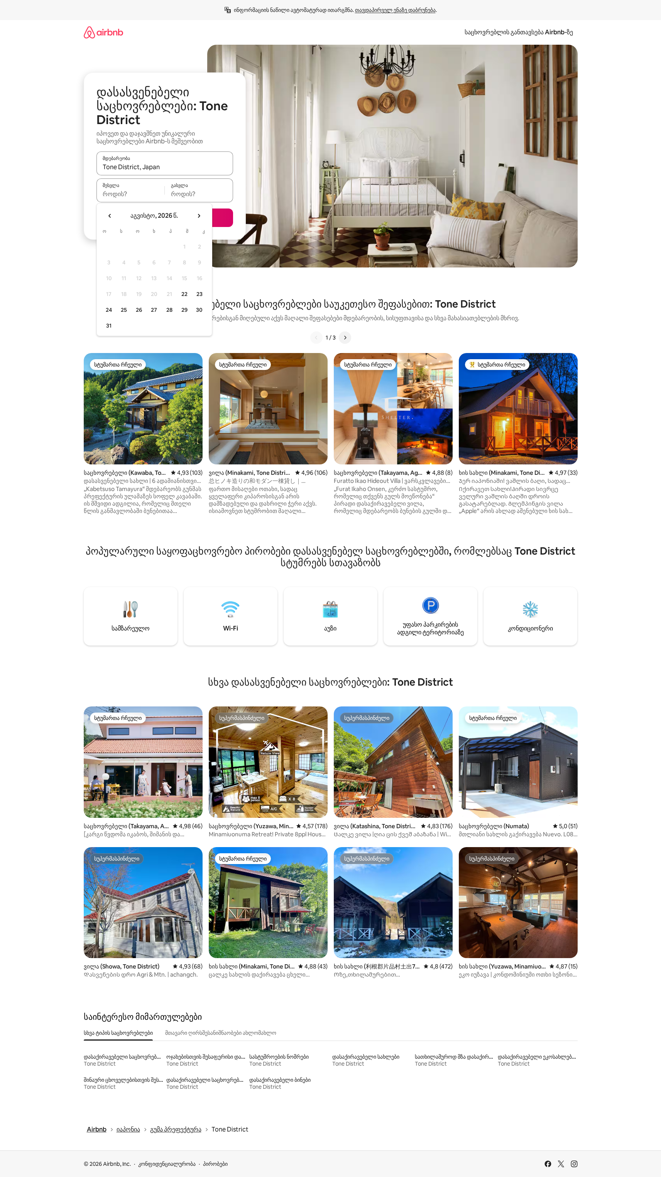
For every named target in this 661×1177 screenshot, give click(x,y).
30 (199, 309)
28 (169, 309)
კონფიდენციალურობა (167, 1163)
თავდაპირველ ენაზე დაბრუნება (395, 10)
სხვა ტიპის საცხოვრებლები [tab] (118, 1032)
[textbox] (131, 193)
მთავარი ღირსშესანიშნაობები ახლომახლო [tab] (220, 1032)
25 (124, 309)
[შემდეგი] (345, 337)
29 (184, 309)
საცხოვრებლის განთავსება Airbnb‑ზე (519, 32)
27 (154, 309)
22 (184, 294)
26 (139, 309)
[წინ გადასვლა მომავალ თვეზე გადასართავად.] (198, 216)
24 (109, 309)
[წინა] (316, 337)
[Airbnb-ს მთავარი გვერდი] (103, 32)
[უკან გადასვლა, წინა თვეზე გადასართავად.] (110, 216)
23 (199, 294)
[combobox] (165, 167)
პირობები (215, 1163)
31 (109, 325)
